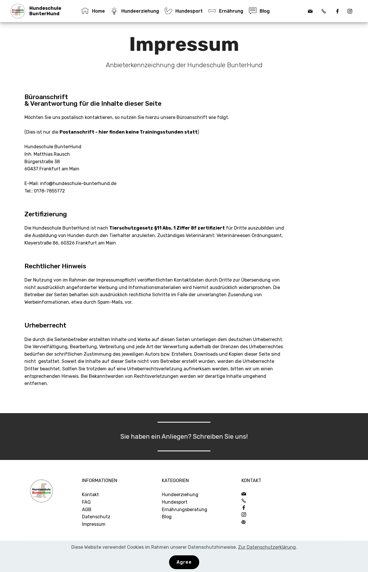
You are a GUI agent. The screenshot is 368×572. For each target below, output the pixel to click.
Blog (167, 516)
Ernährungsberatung (184, 509)
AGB (86, 509)
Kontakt (90, 494)
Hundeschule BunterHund (45, 10)
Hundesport (174, 502)
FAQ (86, 502)
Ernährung (231, 11)
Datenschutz (96, 516)
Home (98, 11)
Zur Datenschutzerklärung (267, 547)
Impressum (94, 524)
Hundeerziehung (180, 494)
